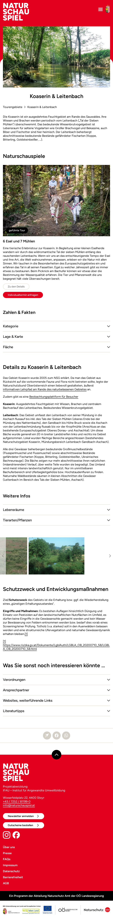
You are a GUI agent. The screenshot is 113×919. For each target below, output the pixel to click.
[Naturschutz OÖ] (96, 910)
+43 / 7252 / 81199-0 (16, 801)
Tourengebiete (12, 107)
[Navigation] (100, 9)
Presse (7, 853)
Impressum (10, 865)
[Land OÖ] (27, 910)
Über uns (9, 847)
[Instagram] (6, 835)
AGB (6, 883)
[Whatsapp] (66, 735)
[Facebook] (57, 735)
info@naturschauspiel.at (19, 805)
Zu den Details (16, 286)
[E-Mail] (47, 735)
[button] (56, 326)
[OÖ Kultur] (68, 910)
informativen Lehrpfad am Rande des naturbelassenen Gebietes (45, 389)
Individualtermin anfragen (23, 295)
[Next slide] (110, 555)
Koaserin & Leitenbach (42, 107)
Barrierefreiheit (13, 877)
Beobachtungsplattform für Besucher (53, 396)
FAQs (6, 859)
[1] (26, 634)
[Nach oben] (56, 754)
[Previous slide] (3, 555)
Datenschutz (11, 871)
